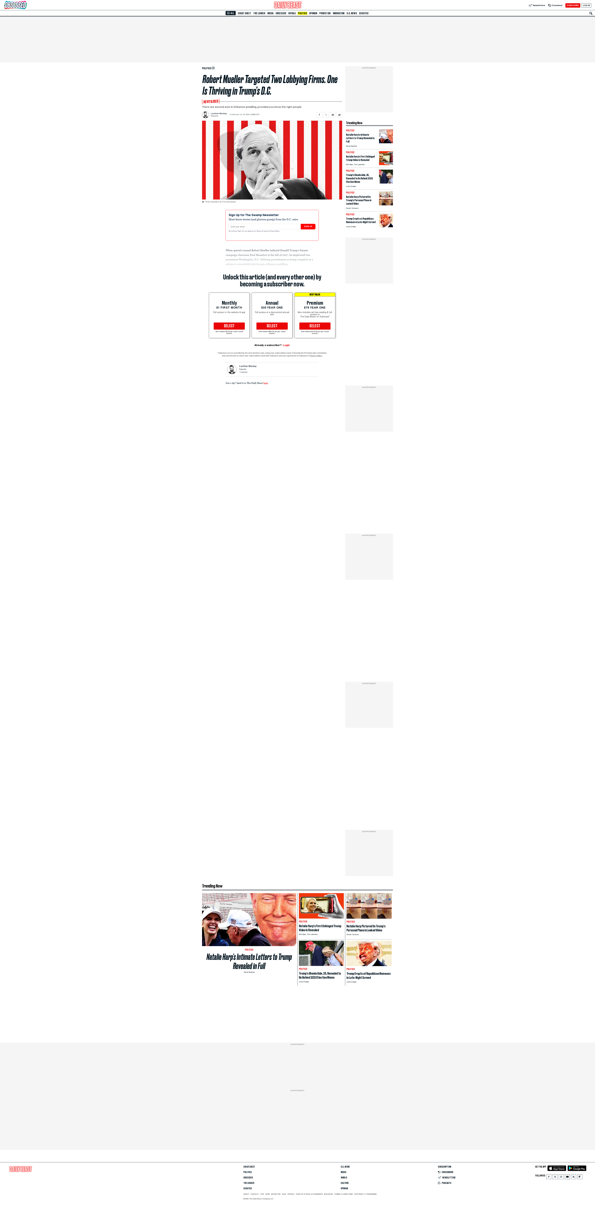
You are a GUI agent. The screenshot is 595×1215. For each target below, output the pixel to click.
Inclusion (328, 1194)
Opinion (313, 13)
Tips (262, 1194)
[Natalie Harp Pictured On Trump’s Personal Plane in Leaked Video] (386, 204)
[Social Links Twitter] (555, 1177)
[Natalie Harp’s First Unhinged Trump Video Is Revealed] (386, 164)
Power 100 (325, 13)
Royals (292, 13)
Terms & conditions (343, 1194)
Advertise (276, 1194)
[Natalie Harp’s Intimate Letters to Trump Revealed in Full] (386, 142)
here (265, 383)
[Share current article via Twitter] (326, 114)
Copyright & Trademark (365, 1194)
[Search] (591, 13)
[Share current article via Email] (332, 114)
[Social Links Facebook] (548, 1177)
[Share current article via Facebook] (319, 114)
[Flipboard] (579, 1177)
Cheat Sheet (244, 13)
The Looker (259, 13)
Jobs (267, 1194)
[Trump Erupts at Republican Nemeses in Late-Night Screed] (386, 226)
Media (270, 13)
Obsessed (281, 13)
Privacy (291, 1194)
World (344, 1177)
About (246, 1194)
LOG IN (586, 5)
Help (284, 1194)
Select (229, 326)
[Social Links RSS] (573, 1177)
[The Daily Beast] (288, 5)
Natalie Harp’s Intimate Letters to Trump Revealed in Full (249, 961)
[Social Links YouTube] (567, 1177)
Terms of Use (262, 231)
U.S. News (352, 13)
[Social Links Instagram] (561, 1177)
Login (286, 345)
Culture (345, 1183)
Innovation (338, 13)
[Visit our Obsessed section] (25, 5)
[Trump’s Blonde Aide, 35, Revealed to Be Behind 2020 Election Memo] (386, 182)
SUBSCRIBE (573, 5)
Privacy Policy (275, 231)
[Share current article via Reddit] (339, 114)
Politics (302, 13)
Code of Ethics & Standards (309, 1194)
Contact (255, 1194)
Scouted (363, 13)
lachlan (244, 372)
